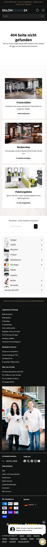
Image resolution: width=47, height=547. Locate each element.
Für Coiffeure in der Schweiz (11, 375)
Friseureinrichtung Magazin (11, 342)
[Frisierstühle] (23, 88)
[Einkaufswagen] (37, 10)
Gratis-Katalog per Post (10, 355)
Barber (4, 541)
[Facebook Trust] (32, 524)
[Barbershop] (23, 133)
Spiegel (21, 536)
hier (13, 46)
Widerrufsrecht (7, 481)
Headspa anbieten (8, 338)
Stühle (29, 536)
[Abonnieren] (36, 226)
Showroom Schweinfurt (10, 351)
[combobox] (23, 16)
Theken (4, 539)
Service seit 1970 (23, 541)
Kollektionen (14, 539)
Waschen (37, 536)
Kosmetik (12, 541)
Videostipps (6, 321)
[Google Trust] (14, 524)
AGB (3, 471)
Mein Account (6, 491)
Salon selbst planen (8, 328)
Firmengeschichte (8, 382)
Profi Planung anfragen (10, 335)
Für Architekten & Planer (10, 378)
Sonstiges (23, 539)
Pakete (31, 539)
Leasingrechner (7, 358)
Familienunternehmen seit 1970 (12, 372)
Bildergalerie (6, 318)
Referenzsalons (7, 314)
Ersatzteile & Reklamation (10, 362)
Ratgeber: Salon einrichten (11, 331)
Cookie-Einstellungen (9, 484)
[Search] (42, 16)
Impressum (6, 488)
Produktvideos (7, 325)
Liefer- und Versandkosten (11, 474)
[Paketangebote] (23, 177)
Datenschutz (6, 478)
